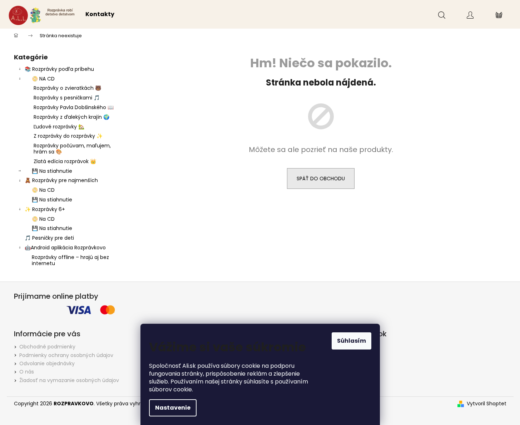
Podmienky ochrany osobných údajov (66, 355)
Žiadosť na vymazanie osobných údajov (69, 380)
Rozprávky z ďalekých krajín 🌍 (71, 117)
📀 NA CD (43, 78)
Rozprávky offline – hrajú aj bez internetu (70, 260)
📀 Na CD (43, 190)
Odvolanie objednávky (47, 363)
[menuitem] (100, 14)
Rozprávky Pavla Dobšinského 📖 (74, 107)
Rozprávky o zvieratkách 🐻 (67, 88)
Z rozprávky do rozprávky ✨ (68, 136)
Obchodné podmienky (47, 346)
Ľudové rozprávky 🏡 (59, 126)
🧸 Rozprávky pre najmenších (61, 180)
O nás (26, 371)
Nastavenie (172, 408)
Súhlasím (351, 341)
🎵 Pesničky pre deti (49, 237)
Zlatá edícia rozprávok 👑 (65, 161)
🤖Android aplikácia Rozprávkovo (65, 247)
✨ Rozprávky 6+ (45, 209)
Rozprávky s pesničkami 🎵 (67, 97)
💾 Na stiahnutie (52, 171)
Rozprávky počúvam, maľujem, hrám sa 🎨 (72, 148)
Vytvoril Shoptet (486, 403)
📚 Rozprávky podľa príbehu (59, 69)
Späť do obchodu (321, 178)
